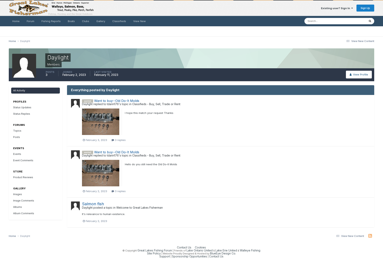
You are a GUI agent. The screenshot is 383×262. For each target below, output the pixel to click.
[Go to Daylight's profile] (75, 103)
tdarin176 (113, 104)
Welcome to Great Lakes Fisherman (139, 207)
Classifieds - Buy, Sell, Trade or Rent (156, 104)
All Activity (19, 90)
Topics (17, 130)
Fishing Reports (51, 21)
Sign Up (365, 8)
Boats (71, 21)
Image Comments (23, 200)
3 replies (120, 140)
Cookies (200, 247)
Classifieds (119, 21)
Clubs (85, 21)
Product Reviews (23, 177)
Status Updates (351, 21)
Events (17, 154)
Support (164, 256)
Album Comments (23, 213)
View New (139, 21)
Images (17, 194)
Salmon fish (93, 203)
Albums (17, 206)
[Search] (370, 21)
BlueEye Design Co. (223, 253)
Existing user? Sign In (336, 8)
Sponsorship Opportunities (189, 256)
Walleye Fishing (250, 250)
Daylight (87, 104)
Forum (30, 21)
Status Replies (21, 113)
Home (16, 21)
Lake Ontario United (200, 250)
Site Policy (154, 253)
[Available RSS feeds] (370, 236)
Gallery (100, 21)
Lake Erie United (226, 250)
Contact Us (184, 247)
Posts (16, 137)
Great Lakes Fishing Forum (154, 250)
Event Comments (23, 160)
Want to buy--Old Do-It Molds (116, 101)
